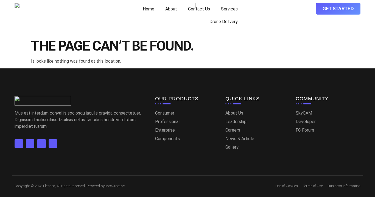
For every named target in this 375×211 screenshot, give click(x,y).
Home (148, 9)
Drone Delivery (223, 21)
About (171, 9)
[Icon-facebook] (19, 143)
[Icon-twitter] (30, 143)
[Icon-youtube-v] (41, 143)
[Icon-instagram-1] (53, 143)
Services (229, 9)
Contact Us (199, 9)
